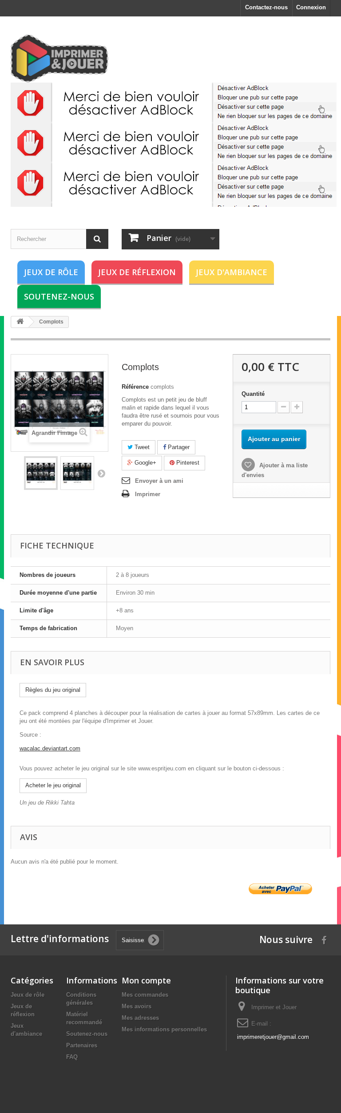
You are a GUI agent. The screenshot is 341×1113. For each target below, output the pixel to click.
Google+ (144, 462)
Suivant (101, 473)
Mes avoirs (136, 1006)
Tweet (141, 447)
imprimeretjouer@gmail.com (273, 1037)
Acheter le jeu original (53, 785)
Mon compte (146, 980)
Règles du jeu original (52, 690)
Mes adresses (140, 1017)
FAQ (72, 1057)
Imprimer (147, 494)
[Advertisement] (174, 145)
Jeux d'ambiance (231, 272)
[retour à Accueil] (20, 322)
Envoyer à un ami (159, 481)
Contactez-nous (266, 7)
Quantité (253, 394)
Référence (135, 386)
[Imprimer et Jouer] (59, 58)
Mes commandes (145, 994)
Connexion (311, 7)
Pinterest (186, 462)
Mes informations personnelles (164, 1029)
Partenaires (81, 1045)
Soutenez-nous (59, 296)
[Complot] (40, 473)
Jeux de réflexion (137, 272)
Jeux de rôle (51, 272)
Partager (178, 447)
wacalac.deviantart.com (50, 748)
